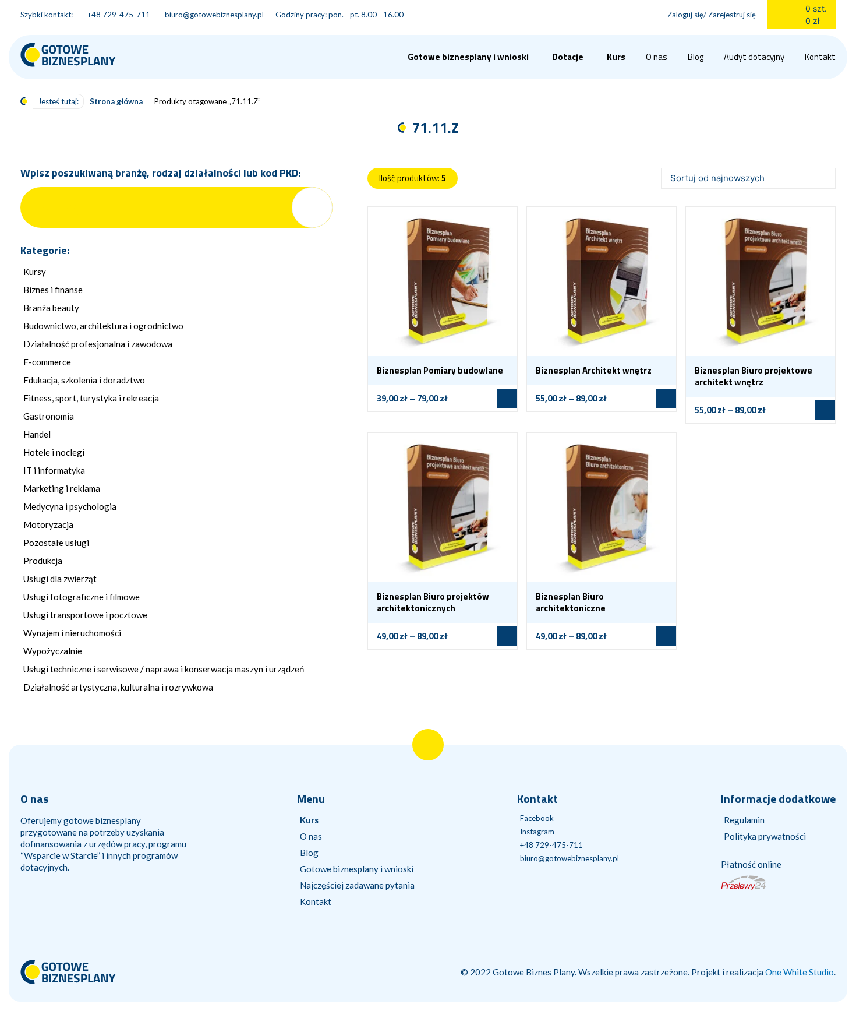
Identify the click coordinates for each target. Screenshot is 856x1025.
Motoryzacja (48, 524)
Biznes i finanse (53, 289)
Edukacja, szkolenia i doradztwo (84, 380)
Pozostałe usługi (56, 542)
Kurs (616, 57)
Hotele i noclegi (53, 452)
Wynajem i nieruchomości (72, 633)
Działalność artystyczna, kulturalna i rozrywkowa (118, 687)
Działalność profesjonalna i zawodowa (97, 344)
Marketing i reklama (61, 488)
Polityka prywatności (765, 836)
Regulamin (744, 820)
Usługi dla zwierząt (60, 578)
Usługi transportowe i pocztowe (85, 615)
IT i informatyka (54, 470)
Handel (37, 434)
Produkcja (42, 560)
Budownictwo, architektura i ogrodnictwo (103, 325)
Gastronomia (48, 416)
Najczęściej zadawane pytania (357, 885)
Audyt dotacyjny (754, 57)
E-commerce (47, 362)
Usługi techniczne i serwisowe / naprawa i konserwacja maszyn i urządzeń (163, 669)
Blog (695, 57)
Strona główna (116, 101)
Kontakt (820, 57)
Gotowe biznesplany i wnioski (356, 869)
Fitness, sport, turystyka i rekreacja (91, 398)
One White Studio (799, 972)
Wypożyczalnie (52, 651)
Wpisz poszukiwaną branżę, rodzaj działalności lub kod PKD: (160, 173)
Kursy (34, 271)
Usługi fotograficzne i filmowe (81, 596)
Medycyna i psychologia (69, 506)
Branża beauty (51, 307)
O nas (656, 57)
